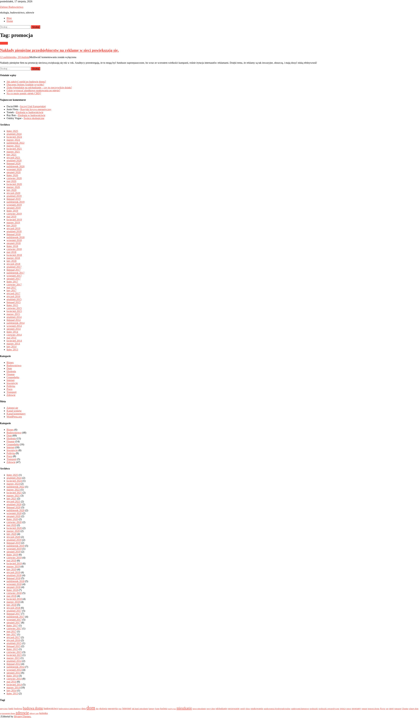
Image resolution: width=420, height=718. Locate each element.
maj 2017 (11, 287)
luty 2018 (11, 261)
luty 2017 (11, 290)
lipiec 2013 (12, 349)
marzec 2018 (13, 258)
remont (364, 708)
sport (391, 708)
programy (356, 708)
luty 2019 (11, 225)
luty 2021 (11, 154)
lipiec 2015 (12, 305)
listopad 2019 (14, 199)
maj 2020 (11, 181)
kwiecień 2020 (14, 184)
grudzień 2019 (14, 196)
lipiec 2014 (12, 331)
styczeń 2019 (13, 228)
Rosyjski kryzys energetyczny (35, 109)
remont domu (373, 708)
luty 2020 (11, 190)
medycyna (172, 709)
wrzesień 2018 (14, 240)
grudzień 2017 (14, 266)
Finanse (11, 374)
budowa (18, 708)
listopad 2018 (14, 234)
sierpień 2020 (14, 172)
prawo (348, 708)
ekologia (103, 708)
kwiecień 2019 (14, 219)
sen (387, 708)
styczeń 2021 (13, 157)
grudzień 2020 (14, 160)
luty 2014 (11, 346)
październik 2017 (15, 272)
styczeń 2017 (13, 293)
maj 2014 (11, 337)
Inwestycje (12, 383)
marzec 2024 (13, 139)
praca (343, 708)
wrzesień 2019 (14, 204)
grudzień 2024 (14, 134)
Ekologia (11, 371)
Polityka (11, 386)
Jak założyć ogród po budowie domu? (26, 81)
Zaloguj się (12, 407)
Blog (9, 18)
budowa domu (33, 708)
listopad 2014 (14, 320)
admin (26, 57)
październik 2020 (15, 166)
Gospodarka (13, 377)
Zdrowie (11, 395)
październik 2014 (15, 323)
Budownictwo (14, 365)
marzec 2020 (13, 187)
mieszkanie (184, 708)
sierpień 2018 (14, 243)
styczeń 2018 (13, 264)
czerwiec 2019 (14, 213)
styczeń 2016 (13, 296)
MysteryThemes (22, 716)
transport (397, 708)
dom (90, 707)
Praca (9, 389)
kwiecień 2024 (14, 137)
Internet (4, 43)
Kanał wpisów (14, 410)
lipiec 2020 (12, 175)
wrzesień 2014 (14, 326)
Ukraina (405, 708)
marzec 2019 (13, 222)
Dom (9, 368)
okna (247, 708)
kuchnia (163, 708)
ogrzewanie (234, 708)
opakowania (257, 708)
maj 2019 (11, 216)
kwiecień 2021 (14, 148)
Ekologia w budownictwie (29, 112)
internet (126, 708)
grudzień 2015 (14, 299)
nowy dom (211, 708)
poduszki (314, 708)
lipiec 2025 (12, 131)
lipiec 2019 (12, 210)
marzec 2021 (13, 151)
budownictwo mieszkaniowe (70, 708)
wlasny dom (413, 708)
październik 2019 (15, 202)
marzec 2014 (13, 343)
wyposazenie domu (7, 713)
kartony (152, 708)
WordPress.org (14, 416)
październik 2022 (15, 142)
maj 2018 (11, 252)
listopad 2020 (14, 163)
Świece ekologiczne (34, 118)
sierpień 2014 (14, 328)
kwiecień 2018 (14, 255)
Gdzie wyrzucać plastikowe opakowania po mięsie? (33, 90)
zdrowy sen (34, 713)
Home (10, 21)
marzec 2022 (13, 145)
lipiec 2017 (12, 281)
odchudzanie (221, 708)
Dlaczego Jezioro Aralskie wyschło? (25, 84)
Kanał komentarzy (16, 413)
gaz (120, 708)
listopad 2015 (14, 302)
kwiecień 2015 (14, 311)
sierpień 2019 (14, 207)
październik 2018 (15, 237)
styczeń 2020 (13, 193)
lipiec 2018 (12, 246)
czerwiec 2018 (14, 249)
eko (97, 708)
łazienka (43, 713)
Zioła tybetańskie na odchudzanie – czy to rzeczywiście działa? (39, 87)
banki (10, 708)
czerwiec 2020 (14, 178)
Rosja (382, 708)
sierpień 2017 (14, 278)
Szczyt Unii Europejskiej (33, 106)
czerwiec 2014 (14, 334)
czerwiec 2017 (14, 284)
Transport (11, 392)
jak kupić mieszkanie (140, 708)
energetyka (113, 708)
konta (157, 708)
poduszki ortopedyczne (329, 708)
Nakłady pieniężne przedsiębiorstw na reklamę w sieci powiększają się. (59, 50)
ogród (242, 708)
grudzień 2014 (14, 317)
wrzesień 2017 (14, 275)
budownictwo (51, 708)
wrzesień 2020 (14, 169)
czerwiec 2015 (14, 308)
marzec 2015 (13, 314)
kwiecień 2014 (14, 340)
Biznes (10, 362)
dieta (83, 708)
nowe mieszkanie (199, 708)
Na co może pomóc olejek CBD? (24, 93)
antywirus (4, 708)
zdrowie (22, 712)
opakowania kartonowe (300, 708)
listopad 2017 (14, 269)
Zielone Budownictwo (11, 7)
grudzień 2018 (14, 231)
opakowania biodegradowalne (277, 708)
